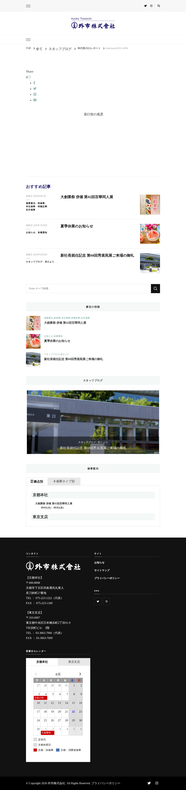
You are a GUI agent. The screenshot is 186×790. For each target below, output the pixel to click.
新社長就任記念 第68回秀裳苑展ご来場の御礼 (97, 255)
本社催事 (30, 206)
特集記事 (42, 206)
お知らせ (30, 232)
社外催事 (30, 209)
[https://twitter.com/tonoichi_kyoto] (98, 601)
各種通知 (42, 232)
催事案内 (30, 203)
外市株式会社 (56, 783)
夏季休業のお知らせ (76, 226)
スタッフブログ (60, 49)
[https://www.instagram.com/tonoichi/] (106, 601)
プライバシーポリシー (107, 578)
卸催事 (41, 203)
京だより (49, 261)
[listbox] (93, 422)
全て (39, 49)
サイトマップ (102, 570)
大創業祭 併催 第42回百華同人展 (86, 197)
